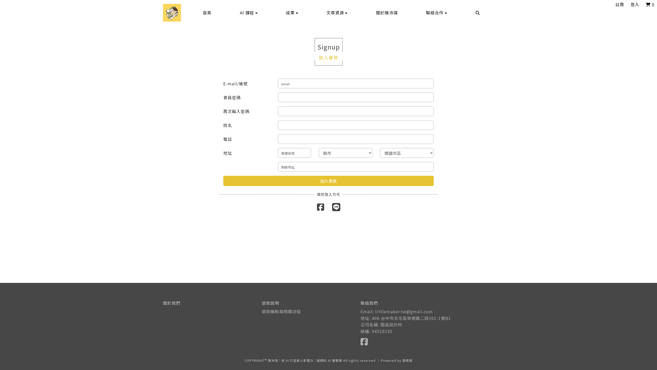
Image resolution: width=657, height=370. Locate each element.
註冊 (619, 4)
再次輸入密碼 (236, 111)
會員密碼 (232, 97)
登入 (635, 4)
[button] (249, 12)
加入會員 (328, 181)
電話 (227, 139)
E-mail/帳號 (235, 83)
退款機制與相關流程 (281, 311)
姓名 (227, 125)
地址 (227, 153)
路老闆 (407, 360)
